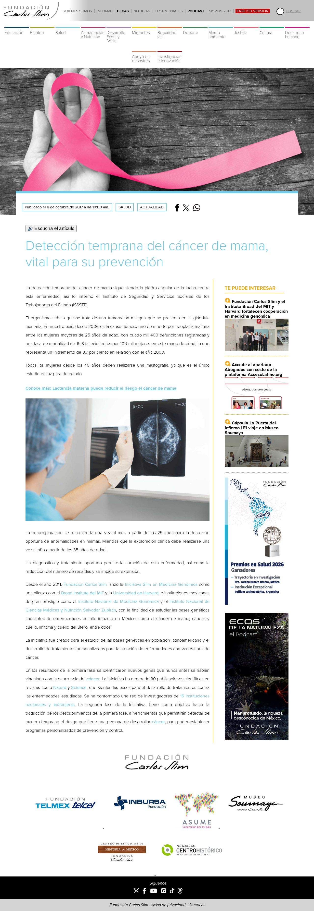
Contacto (197, 904)
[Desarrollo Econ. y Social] (118, 24)
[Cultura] (272, 24)
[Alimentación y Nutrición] (93, 24)
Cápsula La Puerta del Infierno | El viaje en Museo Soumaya (251, 427)
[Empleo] (42, 24)
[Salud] (67, 24)
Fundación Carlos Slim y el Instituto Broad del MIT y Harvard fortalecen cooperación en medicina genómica (256, 309)
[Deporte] (195, 24)
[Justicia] (246, 24)
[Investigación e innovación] (169, 48)
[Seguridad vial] (169, 24)
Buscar (293, 11)
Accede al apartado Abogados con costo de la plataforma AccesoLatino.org (253, 369)
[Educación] (16, 24)
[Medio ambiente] (221, 24)
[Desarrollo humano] (297, 24)
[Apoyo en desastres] (144, 48)
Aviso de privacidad (168, 904)
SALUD (124, 207)
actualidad (152, 207)
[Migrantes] (144, 24)
